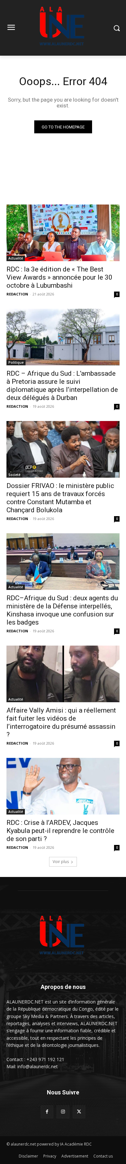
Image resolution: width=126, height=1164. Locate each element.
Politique (16, 362)
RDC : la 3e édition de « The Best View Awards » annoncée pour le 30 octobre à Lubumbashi (59, 277)
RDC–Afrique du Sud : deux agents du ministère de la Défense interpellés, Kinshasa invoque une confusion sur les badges (62, 610)
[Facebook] (47, 1111)
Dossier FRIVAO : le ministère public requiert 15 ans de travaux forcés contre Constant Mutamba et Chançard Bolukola (60, 498)
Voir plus (61, 861)
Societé (14, 474)
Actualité (15, 258)
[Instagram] (63, 1111)
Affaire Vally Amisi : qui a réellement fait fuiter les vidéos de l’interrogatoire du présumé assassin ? (61, 722)
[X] (79, 1111)
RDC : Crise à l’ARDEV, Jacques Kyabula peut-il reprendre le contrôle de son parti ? (60, 831)
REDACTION (17, 294)
